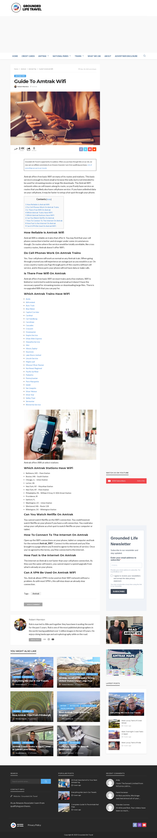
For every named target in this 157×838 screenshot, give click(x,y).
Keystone (30, 352)
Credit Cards (28, 56)
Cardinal (29, 315)
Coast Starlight (88, 705)
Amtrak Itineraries (77, 674)
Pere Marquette (32, 381)
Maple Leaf (30, 362)
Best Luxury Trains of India (131, 743)
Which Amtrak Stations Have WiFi (39, 215)
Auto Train (30, 305)
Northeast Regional (34, 368)
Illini (27, 345)
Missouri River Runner (35, 365)
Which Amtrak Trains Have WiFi (39, 212)
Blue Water (30, 309)
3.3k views (33, 719)
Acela (28, 299)
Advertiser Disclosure (126, 56)
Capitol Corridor (32, 312)
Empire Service (32, 335)
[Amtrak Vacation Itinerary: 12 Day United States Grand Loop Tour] (78, 672)
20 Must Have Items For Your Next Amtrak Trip (84, 781)
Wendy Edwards (21, 719)
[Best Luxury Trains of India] (114, 745)
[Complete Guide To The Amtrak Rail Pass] (64, 807)
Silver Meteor (31, 391)
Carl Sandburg (31, 319)
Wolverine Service (33, 405)
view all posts (35, 639)
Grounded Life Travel (29, 796)
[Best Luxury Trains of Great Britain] (114, 723)
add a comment (33, 604)
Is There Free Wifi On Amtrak (38, 210)
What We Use (94, 56)
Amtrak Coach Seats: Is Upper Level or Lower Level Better (31, 748)
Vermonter (30, 401)
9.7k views (33, 684)
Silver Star (30, 395)
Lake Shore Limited (33, 355)
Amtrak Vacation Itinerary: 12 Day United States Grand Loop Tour (77, 679)
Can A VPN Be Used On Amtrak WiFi (40, 226)
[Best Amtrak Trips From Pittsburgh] (31, 706)
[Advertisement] (78, 34)
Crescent (29, 329)
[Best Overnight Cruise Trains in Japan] (114, 734)
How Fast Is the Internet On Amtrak (40, 223)
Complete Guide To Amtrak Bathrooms (74, 748)
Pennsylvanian (32, 378)
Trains (78, 56)
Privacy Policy (34, 825)
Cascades (29, 325)
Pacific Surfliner (32, 371)
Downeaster (31, 332)
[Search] (144, 56)
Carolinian (30, 322)
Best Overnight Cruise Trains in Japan (132, 733)
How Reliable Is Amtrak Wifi (37, 204)
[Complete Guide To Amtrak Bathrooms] (78, 741)
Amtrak (42, 56)
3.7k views (80, 753)
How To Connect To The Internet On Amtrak (43, 221)
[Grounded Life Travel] (27, 7)
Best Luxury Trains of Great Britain (132, 722)
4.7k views (33, 753)
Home (15, 56)
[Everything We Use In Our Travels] (31, 672)
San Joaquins (31, 388)
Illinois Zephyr (32, 348)
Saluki (28, 385)
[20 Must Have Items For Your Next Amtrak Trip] (64, 783)
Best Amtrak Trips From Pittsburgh (31, 715)
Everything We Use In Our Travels (30, 681)
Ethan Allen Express (34, 338)
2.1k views (80, 684)
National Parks (60, 56)
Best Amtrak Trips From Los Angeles (74, 714)
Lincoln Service (32, 358)
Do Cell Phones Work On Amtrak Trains (42, 207)
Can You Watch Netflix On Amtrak (39, 218)
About (108, 56)
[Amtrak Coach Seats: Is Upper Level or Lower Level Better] (31, 741)
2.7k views (79, 719)
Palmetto (29, 375)
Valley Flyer (30, 398)
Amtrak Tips (20, 76)
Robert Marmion (23, 86)
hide (49, 199)
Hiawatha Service (33, 342)
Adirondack (30, 302)
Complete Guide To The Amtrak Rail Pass (84, 805)
